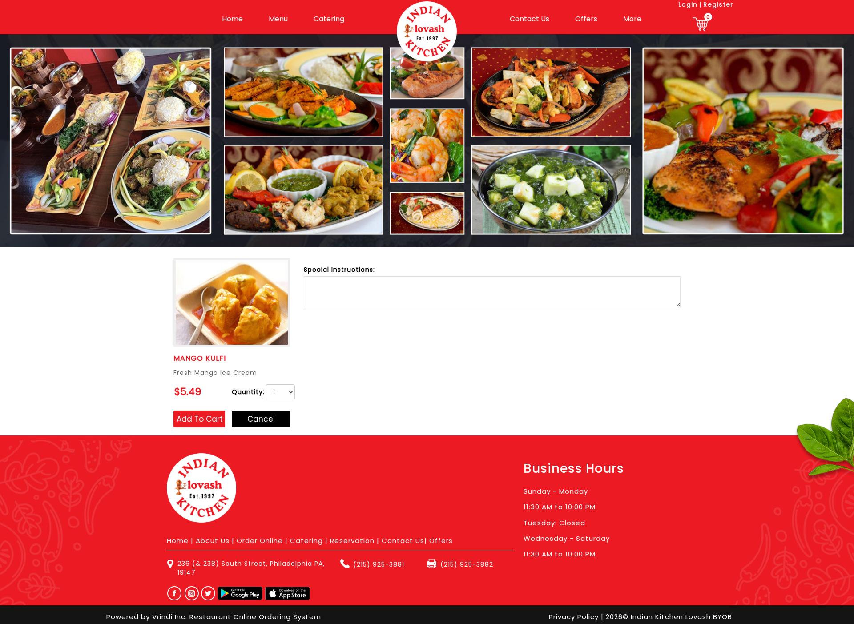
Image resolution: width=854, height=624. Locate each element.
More (632, 19)
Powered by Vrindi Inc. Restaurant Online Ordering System (213, 616)
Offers (586, 19)
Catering (329, 19)
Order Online (260, 540)
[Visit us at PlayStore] (240, 593)
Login (687, 4)
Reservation (352, 540)
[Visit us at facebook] (172, 593)
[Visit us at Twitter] (208, 593)
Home (232, 19)
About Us (213, 540)
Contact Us (529, 19)
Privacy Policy (575, 616)
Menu (278, 19)
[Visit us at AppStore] (287, 593)
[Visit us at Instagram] (194, 593)
